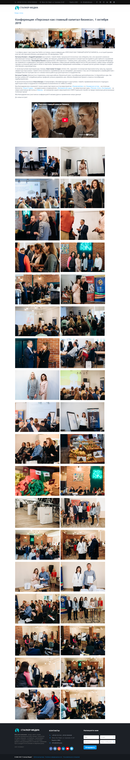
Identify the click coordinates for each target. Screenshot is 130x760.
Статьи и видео (93, 8)
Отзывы (81, 8)
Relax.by (40, 90)
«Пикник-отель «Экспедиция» (100, 88)
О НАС (103, 8)
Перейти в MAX (74, 2)
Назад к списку (19, 13)
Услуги (72, 8)
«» (78, 86)
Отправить (90, 747)
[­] (40, 7)
